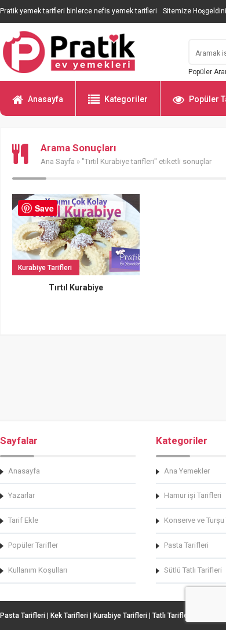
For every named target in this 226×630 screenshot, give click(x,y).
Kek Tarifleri (69, 615)
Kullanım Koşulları (37, 570)
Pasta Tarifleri (22, 615)
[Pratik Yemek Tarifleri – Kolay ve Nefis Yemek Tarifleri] (87, 52)
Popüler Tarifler (33, 545)
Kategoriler (126, 99)
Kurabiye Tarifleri (120, 615)
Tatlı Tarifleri (172, 615)
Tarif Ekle (23, 520)
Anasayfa (45, 99)
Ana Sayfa (58, 161)
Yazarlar (21, 495)
